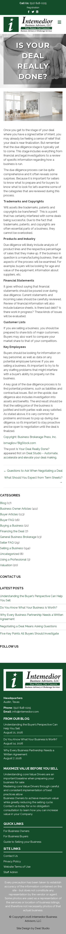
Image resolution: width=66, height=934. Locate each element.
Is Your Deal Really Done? (32, 449)
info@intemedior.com (25, 711)
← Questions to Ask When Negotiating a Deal (33, 470)
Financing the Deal (12, 531)
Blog (3, 503)
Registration (33, 7)
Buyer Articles (9, 514)
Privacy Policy (12, 861)
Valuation (6, 565)
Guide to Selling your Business (22, 841)
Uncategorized (9, 554)
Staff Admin (11, 872)
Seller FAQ (7, 542)
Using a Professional (13, 559)
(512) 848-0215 (38, 3)
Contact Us (11, 856)
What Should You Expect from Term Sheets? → (33, 480)
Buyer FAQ (7, 520)
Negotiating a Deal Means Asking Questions (28, 626)
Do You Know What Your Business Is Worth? (28, 607)
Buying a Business (11, 525)
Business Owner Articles (15, 508)
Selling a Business (11, 548)
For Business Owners (16, 831)
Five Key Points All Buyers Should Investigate (29, 633)
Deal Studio (42, 928)
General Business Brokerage (18, 537)
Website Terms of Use (17, 866)
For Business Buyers (16, 836)
